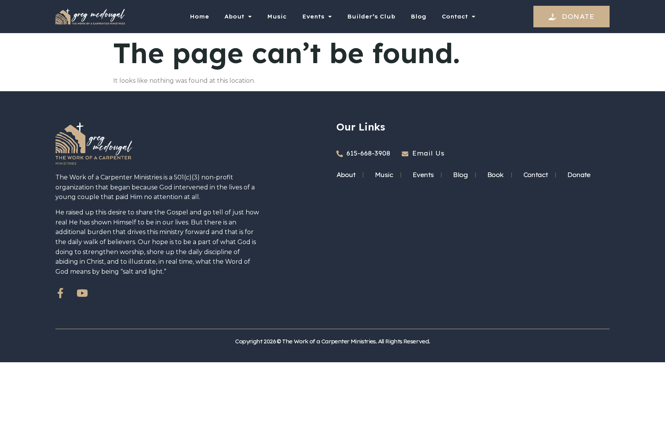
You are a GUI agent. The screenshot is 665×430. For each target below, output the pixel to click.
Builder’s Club (371, 16)
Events (313, 16)
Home (199, 16)
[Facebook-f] (60, 293)
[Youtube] (82, 293)
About (234, 16)
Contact (455, 16)
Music (277, 16)
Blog (418, 16)
